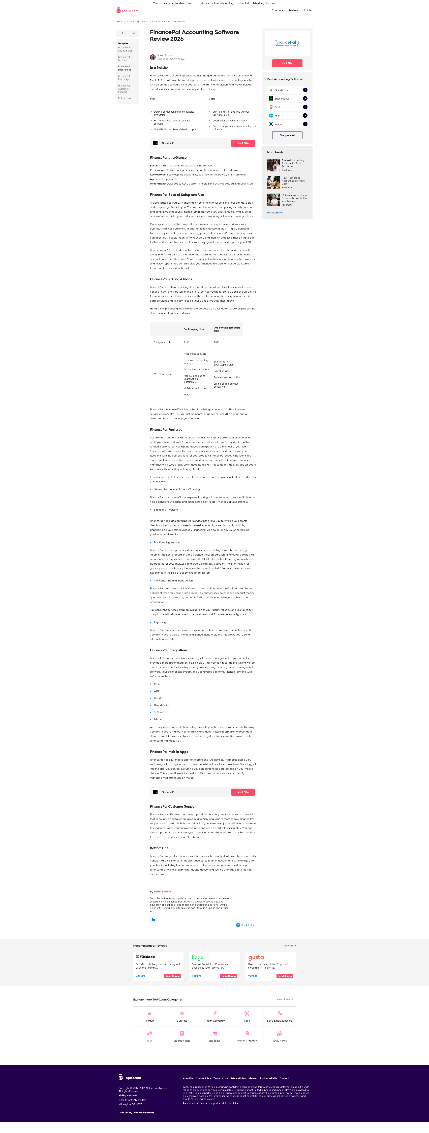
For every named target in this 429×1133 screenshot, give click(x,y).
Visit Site (242, 143)
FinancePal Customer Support (124, 88)
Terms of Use (220, 1078)
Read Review (173, 976)
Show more (289, 945)
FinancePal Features (124, 58)
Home (119, 21)
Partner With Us (268, 1078)
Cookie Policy (203, 1078)
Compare (277, 10)
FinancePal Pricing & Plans (126, 49)
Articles (308, 10)
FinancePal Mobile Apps (124, 77)
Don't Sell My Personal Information (137, 1112)
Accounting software (137, 21)
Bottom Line (124, 98)
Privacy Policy (238, 1078)
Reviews (293, 10)
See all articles (275, 212)
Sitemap (252, 1078)
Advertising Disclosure (264, 3)
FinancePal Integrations (124, 68)
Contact (284, 1078)
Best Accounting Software (285, 79)
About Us (188, 1078)
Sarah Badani (164, 55)
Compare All (287, 135)
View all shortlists (286, 999)
